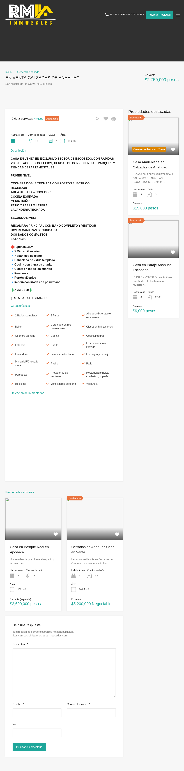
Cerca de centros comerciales (61, 326)
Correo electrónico (78, 704)
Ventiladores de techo (63, 383)
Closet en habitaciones (99, 326)
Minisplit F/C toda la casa (26, 363)
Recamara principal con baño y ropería (97, 374)
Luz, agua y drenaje (97, 354)
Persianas (21, 374)
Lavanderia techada (62, 354)
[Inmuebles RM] (31, 24)
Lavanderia (21, 354)
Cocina (55, 335)
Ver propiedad (33, 531)
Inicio (8, 71)
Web (15, 724)
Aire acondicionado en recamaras (99, 315)
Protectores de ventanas (59, 374)
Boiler (18, 326)
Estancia (20, 345)
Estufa (54, 345)
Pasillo (54, 363)
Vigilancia (91, 383)
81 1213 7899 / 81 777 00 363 (126, 14)
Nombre (18, 704)
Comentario (20, 644)
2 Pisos (55, 315)
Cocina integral (95, 335)
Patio (89, 363)
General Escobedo (28, 71)
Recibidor (20, 383)
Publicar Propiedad (159, 14)
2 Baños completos (26, 315)
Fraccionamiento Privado (96, 345)
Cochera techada (25, 335)
